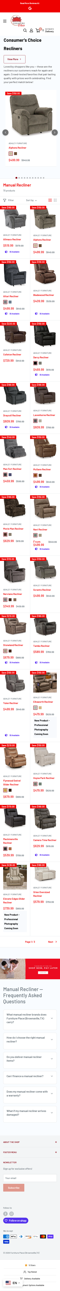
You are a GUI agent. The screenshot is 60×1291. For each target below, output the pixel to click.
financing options (30, 1083)
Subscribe (14, 1187)
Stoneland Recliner (13, 645)
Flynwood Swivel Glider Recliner (12, 782)
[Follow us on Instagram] (11, 1214)
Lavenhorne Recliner (44, 415)
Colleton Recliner (12, 354)
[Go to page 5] (27, 178)
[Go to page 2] (19, 178)
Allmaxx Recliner (12, 239)
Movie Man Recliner (13, 528)
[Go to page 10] (41, 178)
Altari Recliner (11, 296)
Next (50, 941)
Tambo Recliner (41, 645)
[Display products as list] (55, 200)
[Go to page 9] (38, 178)
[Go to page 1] (16, 178)
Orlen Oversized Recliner (41, 894)
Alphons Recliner (17, 147)
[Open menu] (4, 21)
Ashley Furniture (18, 143)
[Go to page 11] (43, 178)
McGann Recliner (42, 469)
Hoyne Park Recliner (44, 778)
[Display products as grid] (50, 200)
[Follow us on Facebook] (5, 1214)
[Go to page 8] (35, 178)
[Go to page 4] (24, 178)
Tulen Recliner (10, 703)
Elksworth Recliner (43, 701)
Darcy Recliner (41, 357)
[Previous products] (5, 132)
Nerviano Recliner (12, 593)
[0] (38, 30)
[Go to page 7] (32, 178)
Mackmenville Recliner (10, 841)
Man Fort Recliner (12, 468)
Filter (11, 200)
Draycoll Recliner (12, 415)
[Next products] (55, 132)
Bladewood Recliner (43, 294)
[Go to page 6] (30, 178)
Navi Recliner (40, 529)
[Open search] (25, 30)
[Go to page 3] (22, 178)
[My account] (31, 30)
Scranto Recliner (42, 589)
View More (12, 59)
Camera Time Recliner (44, 840)
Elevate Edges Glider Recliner (14, 900)
